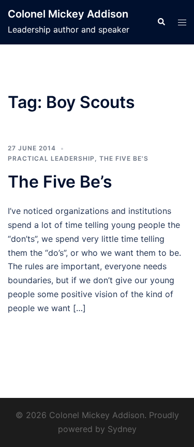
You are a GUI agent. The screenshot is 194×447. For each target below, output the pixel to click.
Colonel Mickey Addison (68, 14)
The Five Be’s (60, 182)
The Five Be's (123, 158)
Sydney (122, 429)
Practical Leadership (51, 158)
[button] (161, 22)
